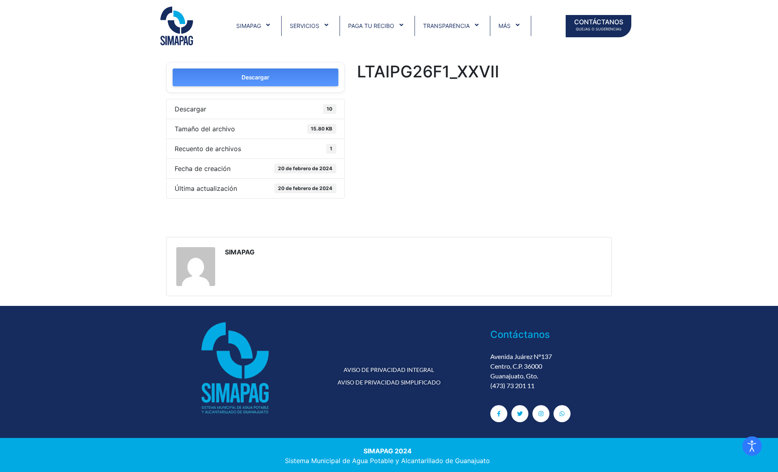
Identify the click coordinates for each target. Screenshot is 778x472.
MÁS (504, 25)
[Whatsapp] (562, 413)
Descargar (255, 77)
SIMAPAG (248, 25)
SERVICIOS (304, 25)
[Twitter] (519, 413)
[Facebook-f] (498, 413)
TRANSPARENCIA (446, 25)
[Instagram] (540, 413)
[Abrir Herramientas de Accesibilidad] (752, 446)
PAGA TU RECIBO (371, 25)
